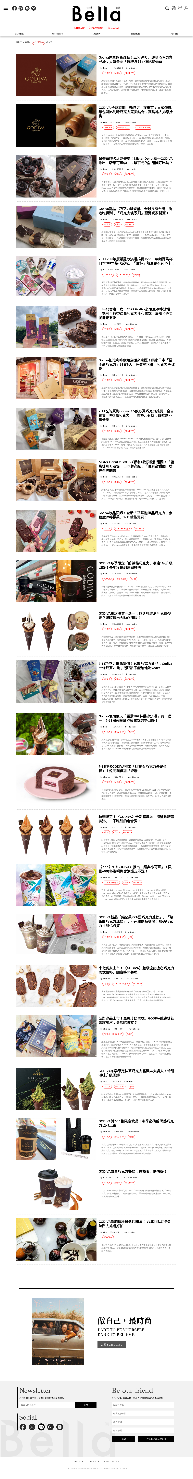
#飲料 (115, 832)
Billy (105, 122)
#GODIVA (129, 73)
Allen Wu (106, 777)
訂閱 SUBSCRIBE (111, 1344)
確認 (124, 1438)
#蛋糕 (117, 782)
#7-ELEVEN (122, 275)
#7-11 (133, 579)
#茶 (130, 937)
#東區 (117, 380)
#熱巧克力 (121, 579)
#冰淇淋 (136, 275)
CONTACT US (93, 1462)
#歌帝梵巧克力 (123, 127)
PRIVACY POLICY (111, 1462)
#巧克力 (107, 73)
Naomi (105, 68)
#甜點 (117, 73)
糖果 (105, 1081)
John (105, 270)
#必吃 (129, 1034)
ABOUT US (78, 1462)
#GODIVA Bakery (143, 127)
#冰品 (131, 732)
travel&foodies (131, 68)
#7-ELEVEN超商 (122, 529)
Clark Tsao (107, 1178)
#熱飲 (131, 1137)
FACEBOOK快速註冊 (156, 1438)
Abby (105, 1232)
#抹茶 (131, 1087)
